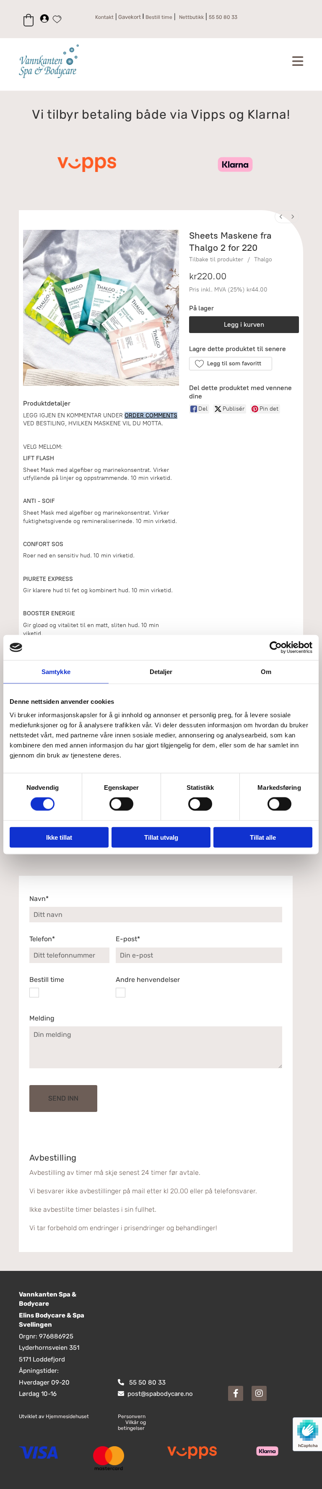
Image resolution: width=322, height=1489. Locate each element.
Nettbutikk (191, 17)
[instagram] (259, 1393)
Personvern (131, 1416)
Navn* (39, 899)
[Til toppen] (74, 61)
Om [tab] (266, 671)
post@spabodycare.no (160, 1394)
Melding (42, 1018)
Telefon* (42, 939)
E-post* (128, 939)
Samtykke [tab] (56, 671)
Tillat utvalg (161, 837)
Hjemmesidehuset (67, 1416)
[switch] (121, 804)
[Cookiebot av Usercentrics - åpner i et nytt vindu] (275, 647)
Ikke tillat (59, 837)
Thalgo (263, 259)
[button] (230, 363)
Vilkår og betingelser (132, 1425)
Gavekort (129, 17)
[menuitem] (281, 217)
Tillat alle (263, 837)
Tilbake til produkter (216, 259)
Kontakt (104, 17)
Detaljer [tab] (161, 671)
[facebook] (235, 1393)
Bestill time (46, 980)
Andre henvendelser (148, 980)
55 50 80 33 (147, 1382)
